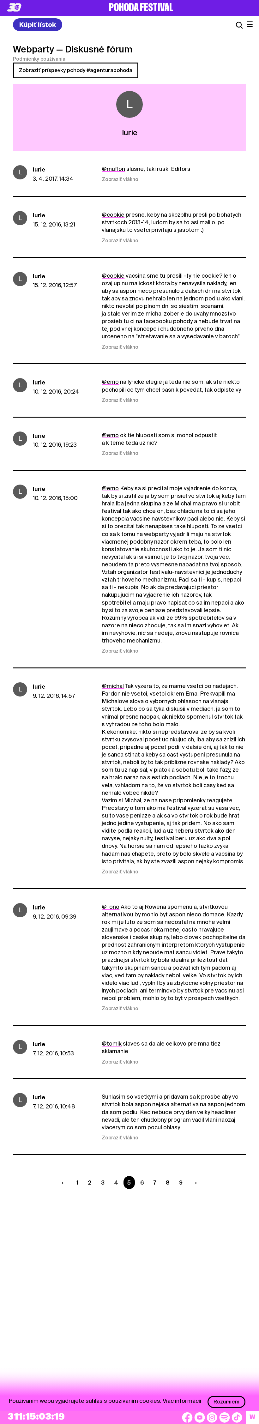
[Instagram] (212, 1417)
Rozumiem (226, 1402)
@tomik (112, 1043)
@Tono (110, 906)
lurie (39, 169)
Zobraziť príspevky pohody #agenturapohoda (75, 70)
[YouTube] (199, 1417)
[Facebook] (187, 1417)
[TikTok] (237, 1417)
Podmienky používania (39, 59)
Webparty (33, 49)
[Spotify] (224, 1417)
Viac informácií (182, 1400)
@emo (110, 381)
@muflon (113, 169)
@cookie (113, 214)
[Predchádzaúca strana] (64, 1182)
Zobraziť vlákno (120, 179)
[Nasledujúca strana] (194, 1182)
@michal (113, 686)
